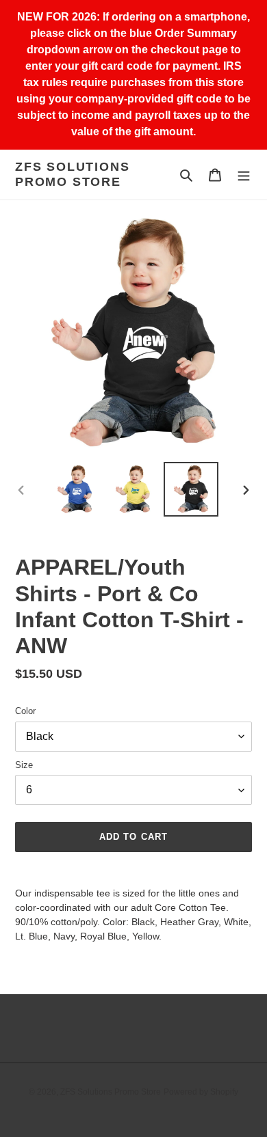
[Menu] (243, 174)
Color (25, 711)
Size (24, 765)
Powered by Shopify (201, 1092)
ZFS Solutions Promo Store (72, 174)
